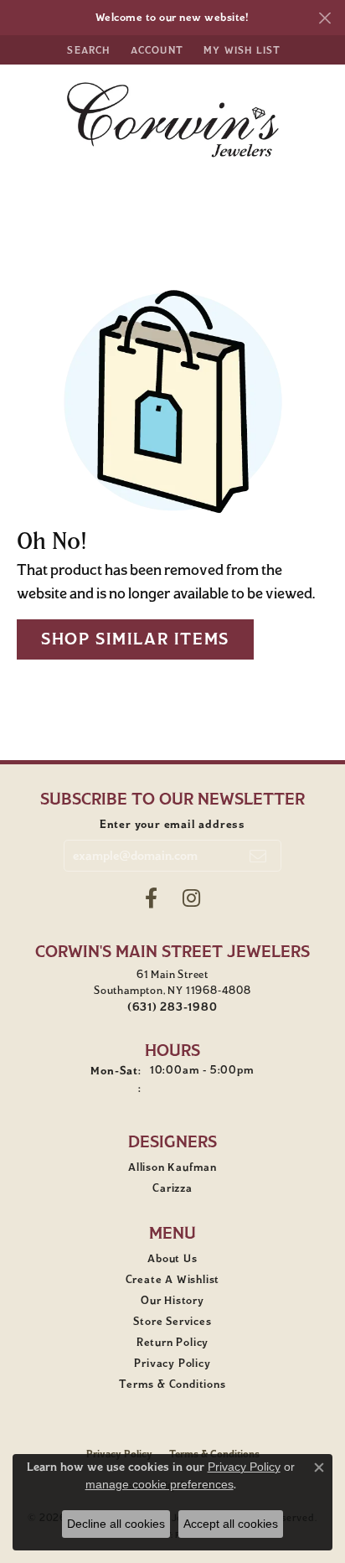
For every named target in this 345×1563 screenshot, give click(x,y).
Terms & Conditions (172, 1384)
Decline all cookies (116, 1523)
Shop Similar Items (135, 639)
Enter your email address (172, 824)
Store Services (172, 1322)
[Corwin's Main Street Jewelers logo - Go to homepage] (173, 120)
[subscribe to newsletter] (258, 856)
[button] (87, 50)
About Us (172, 1259)
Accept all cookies (230, 1523)
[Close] (324, 18)
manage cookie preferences (159, 1484)
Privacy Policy (172, 1363)
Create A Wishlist (173, 1280)
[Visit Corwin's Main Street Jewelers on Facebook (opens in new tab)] (151, 898)
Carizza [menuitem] (172, 1188)
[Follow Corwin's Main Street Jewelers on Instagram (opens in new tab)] (191, 898)
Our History (172, 1301)
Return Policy (172, 1342)
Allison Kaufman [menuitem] (172, 1167)
